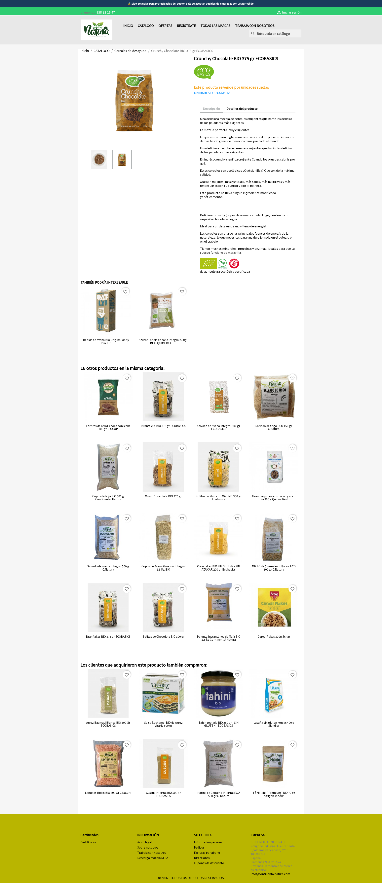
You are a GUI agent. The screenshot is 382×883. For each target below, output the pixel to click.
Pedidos (199, 847)
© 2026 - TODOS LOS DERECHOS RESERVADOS (191, 878)
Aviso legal (144, 842)
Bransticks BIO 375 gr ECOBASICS (163, 425)
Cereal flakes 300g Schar (274, 636)
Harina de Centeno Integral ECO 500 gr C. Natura (218, 794)
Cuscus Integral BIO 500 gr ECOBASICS (163, 794)
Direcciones (202, 858)
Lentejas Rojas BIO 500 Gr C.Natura (108, 792)
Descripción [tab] (211, 108)
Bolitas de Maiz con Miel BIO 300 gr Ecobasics (219, 498)
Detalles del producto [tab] (242, 108)
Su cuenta (202, 834)
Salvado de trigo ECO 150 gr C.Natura (273, 427)
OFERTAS (165, 25)
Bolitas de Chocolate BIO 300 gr (163, 636)
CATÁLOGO (146, 25)
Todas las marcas (215, 25)
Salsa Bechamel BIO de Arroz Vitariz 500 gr (163, 724)
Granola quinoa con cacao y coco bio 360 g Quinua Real (273, 498)
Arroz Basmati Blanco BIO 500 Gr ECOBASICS (108, 724)
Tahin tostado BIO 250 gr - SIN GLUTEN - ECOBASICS (219, 724)
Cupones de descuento (209, 863)
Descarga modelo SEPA (152, 858)
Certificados (88, 842)
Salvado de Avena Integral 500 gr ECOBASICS (218, 427)
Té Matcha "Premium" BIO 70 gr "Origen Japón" (274, 794)
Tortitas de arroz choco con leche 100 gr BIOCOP (108, 427)
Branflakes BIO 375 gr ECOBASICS (108, 636)
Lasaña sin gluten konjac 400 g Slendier (273, 724)
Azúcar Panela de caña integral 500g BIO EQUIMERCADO (163, 341)
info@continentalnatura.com (270, 874)
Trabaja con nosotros (255, 25)
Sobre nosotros (147, 847)
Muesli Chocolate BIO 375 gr (163, 496)
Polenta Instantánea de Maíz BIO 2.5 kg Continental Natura (218, 638)
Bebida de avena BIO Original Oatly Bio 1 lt (106, 341)
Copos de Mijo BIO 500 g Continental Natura (108, 498)
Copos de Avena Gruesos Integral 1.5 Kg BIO (163, 568)
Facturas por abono (207, 853)
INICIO (128, 25)
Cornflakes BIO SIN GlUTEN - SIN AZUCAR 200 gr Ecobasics (218, 568)
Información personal (208, 842)
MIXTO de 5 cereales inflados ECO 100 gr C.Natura (274, 568)
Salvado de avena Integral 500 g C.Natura (108, 568)
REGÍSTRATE (186, 25)
